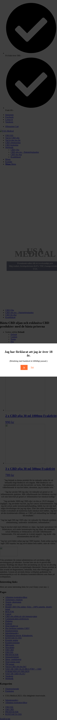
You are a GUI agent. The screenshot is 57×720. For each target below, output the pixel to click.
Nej (32, 367)
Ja (24, 367)
